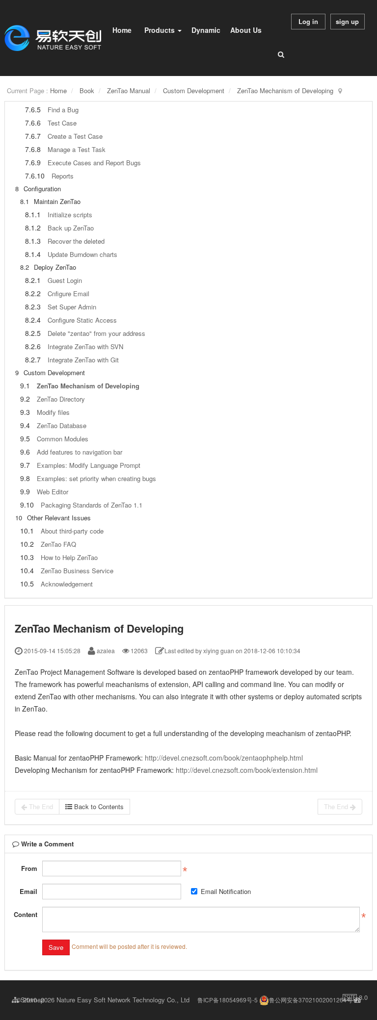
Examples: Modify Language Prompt (88, 465)
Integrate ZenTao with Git (83, 359)
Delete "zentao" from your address (96, 333)
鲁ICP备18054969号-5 (227, 999)
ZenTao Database (61, 425)
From (29, 868)
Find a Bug (63, 109)
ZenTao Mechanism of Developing (285, 90)
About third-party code (72, 531)
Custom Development (193, 90)
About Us (246, 30)
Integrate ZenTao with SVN (85, 346)
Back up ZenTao (71, 227)
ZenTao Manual (128, 90)
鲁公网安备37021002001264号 (310, 999)
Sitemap (31, 999)
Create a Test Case (75, 136)
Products (160, 30)
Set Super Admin (72, 306)
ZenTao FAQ (58, 544)
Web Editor (52, 491)
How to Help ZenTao (69, 557)
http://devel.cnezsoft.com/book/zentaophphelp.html (224, 758)
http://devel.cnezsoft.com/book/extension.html (247, 770)
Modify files (53, 412)
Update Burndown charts (82, 254)
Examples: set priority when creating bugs (96, 478)
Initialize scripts (70, 214)
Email (28, 891)
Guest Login (65, 280)
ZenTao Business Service (77, 570)
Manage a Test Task (77, 149)
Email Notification (226, 891)
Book (87, 90)
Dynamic (205, 30)
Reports (63, 175)
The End (40, 806)
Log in (308, 21)
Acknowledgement (67, 583)
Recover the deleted (76, 241)
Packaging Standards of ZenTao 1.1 (91, 505)
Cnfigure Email (68, 293)
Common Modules (62, 438)
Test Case (62, 123)
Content (25, 914)
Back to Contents (98, 806)
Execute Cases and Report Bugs (94, 162)
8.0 (355, 997)
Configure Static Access (82, 320)
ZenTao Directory (61, 399)
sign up (347, 21)
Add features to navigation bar (79, 452)
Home (122, 30)
